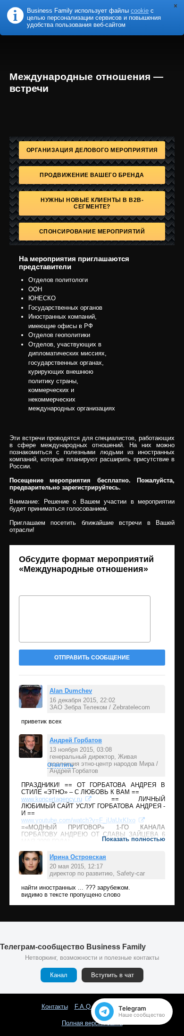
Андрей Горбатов (76, 740)
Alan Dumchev (71, 690)
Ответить (60, 765)
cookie (140, 10)
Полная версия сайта (92, 1023)
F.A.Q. (83, 1006)
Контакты (55, 1006)
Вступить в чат (112, 975)
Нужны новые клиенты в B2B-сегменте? (92, 203)
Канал (58, 975)
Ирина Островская (78, 856)
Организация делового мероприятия (92, 150)
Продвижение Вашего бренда (92, 175)
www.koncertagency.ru (51, 799)
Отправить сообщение (92, 657)
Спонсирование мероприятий (92, 231)
